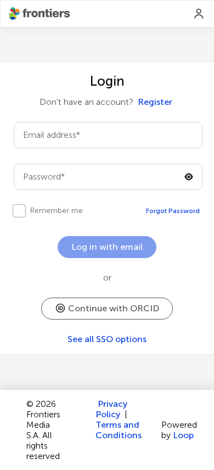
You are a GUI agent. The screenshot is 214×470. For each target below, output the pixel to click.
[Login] (199, 13)
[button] (107, 309)
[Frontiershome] (40, 13)
